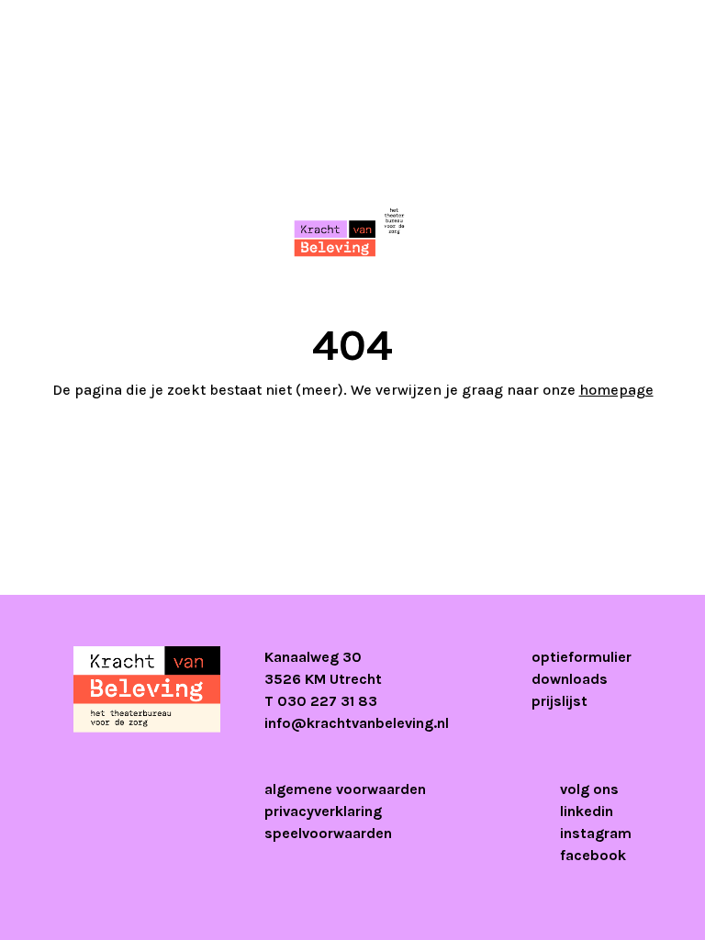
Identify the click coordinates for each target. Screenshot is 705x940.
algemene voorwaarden (345, 789)
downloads (570, 679)
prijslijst (560, 701)
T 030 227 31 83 (320, 701)
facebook (593, 855)
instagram (596, 833)
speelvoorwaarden (328, 833)
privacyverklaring (323, 811)
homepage (616, 389)
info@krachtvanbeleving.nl (356, 723)
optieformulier (582, 657)
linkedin (586, 811)
